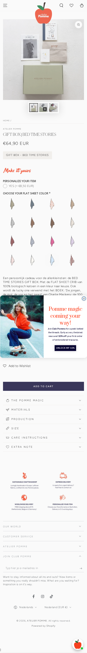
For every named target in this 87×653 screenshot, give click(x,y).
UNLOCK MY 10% (65, 348)
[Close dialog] (84, 298)
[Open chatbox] (77, 644)
